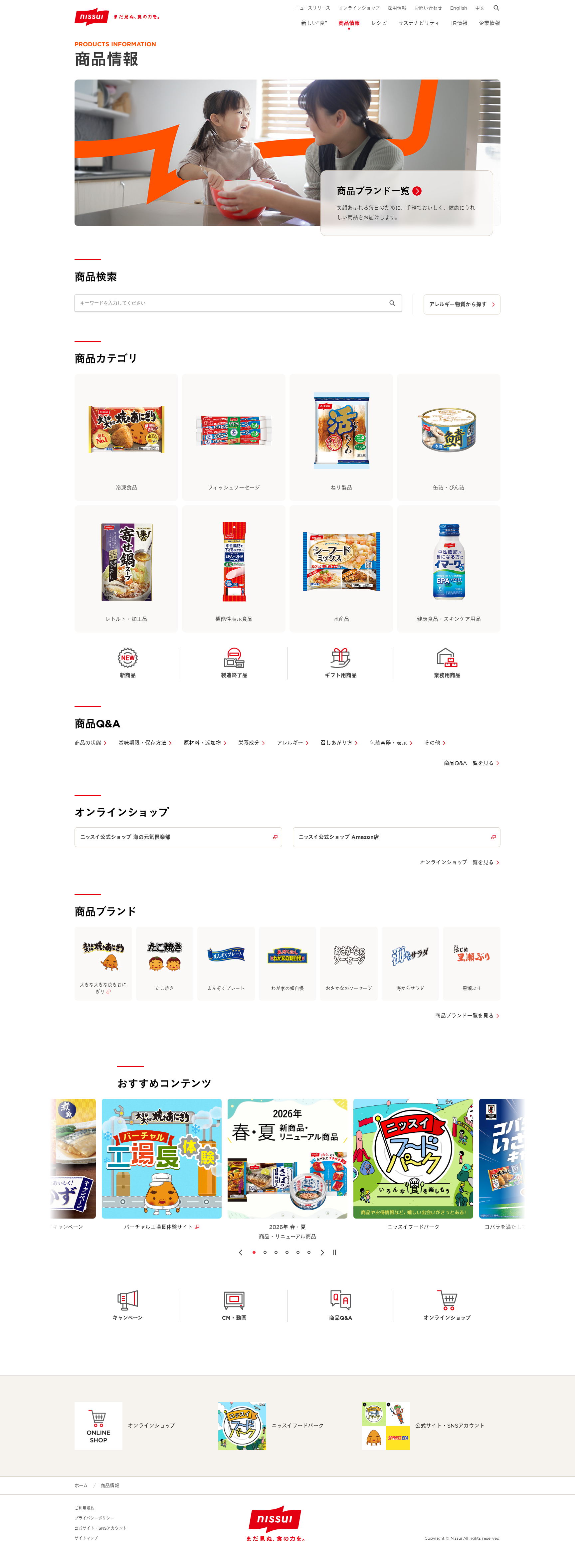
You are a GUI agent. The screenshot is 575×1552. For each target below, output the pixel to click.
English (458, 8)
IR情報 (459, 23)
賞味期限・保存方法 (142, 743)
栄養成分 (249, 743)
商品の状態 (88, 743)
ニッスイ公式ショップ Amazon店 (338, 837)
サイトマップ (86, 1538)
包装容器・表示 (388, 743)
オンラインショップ (359, 8)
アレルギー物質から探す (458, 304)
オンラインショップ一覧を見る (457, 862)
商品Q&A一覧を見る (469, 763)
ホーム (81, 1485)
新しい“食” (314, 23)
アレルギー (290, 743)
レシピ (379, 23)
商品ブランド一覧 (373, 191)
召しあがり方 (336, 743)
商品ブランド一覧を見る (464, 1016)
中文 (479, 8)
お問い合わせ (428, 8)
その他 (432, 743)
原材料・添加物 (202, 743)
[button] (241, 1253)
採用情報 (397, 8)
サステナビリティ (419, 23)
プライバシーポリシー (94, 1518)
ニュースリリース (312, 8)
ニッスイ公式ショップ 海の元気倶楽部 (125, 837)
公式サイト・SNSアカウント (101, 1528)
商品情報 (349, 23)
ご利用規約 (85, 1508)
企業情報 (489, 23)
